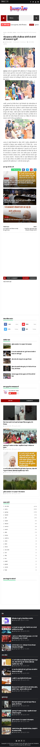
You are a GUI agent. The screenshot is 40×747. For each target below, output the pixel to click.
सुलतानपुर (23, 24)
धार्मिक (6, 532)
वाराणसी (6, 529)
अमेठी (6, 518)
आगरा (6, 552)
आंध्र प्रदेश (7, 549)
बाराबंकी (6, 561)
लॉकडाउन (6, 523)
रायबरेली (6, 520)
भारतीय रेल (7, 538)
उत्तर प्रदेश (31, 42)
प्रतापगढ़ (6, 535)
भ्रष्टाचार (6, 567)
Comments (29, 400)
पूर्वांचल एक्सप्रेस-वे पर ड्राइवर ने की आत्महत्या (22, 344)
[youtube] (36, 2)
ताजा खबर (10, 400)
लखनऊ (5, 44)
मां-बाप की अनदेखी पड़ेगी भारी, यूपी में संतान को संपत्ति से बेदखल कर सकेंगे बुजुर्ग (19, 201)
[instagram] (38, 2)
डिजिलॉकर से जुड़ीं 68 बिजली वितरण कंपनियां (22, 618)
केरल (6, 558)
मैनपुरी (6, 570)
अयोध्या (6, 541)
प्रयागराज (6, 526)
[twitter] (33, 2)
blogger (25, 278)
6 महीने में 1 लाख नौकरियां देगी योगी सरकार (16, 220)
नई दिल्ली (6, 515)
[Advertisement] (20, 254)
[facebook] (31, 2)
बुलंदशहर (6, 564)
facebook (33, 278)
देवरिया (6, 544)
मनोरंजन (6, 547)
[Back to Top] (24, 741)
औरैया (6, 555)
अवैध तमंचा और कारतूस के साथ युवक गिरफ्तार (22, 359)
